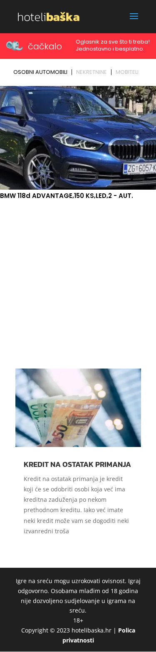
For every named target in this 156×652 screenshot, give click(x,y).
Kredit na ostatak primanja (77, 464)
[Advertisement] (78, 283)
